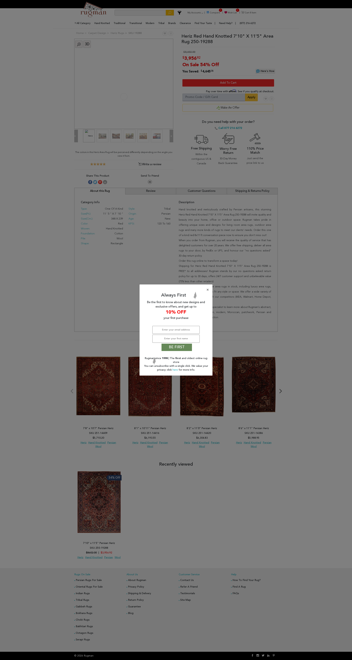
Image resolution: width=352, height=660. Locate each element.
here (176, 370)
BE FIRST (177, 347)
